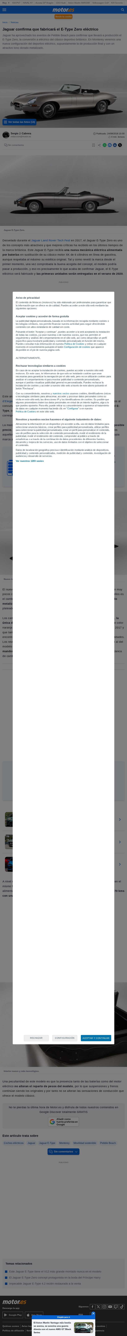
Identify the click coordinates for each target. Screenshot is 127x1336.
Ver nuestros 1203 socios (30, 461)
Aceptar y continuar (96, 1038)
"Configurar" (72, 408)
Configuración (64, 1038)
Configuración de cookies (77, 347)
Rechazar (36, 1038)
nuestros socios (61, 393)
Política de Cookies (74, 344)
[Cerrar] (93, 1313)
